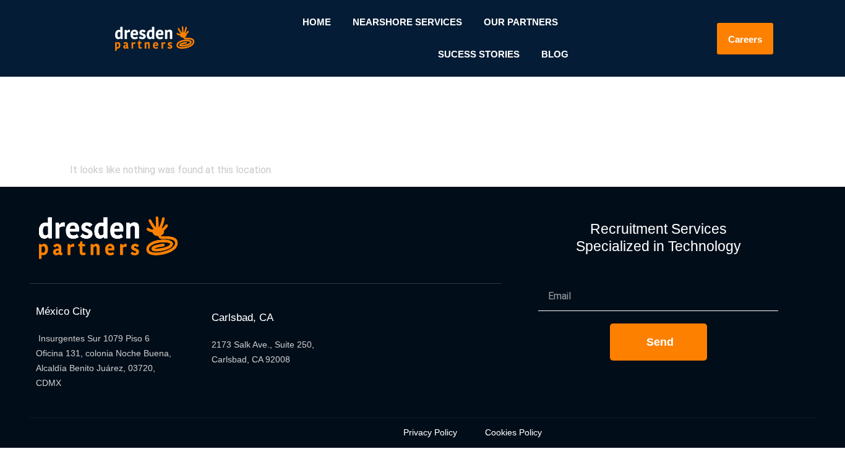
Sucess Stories (479, 54)
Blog (554, 54)
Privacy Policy (430, 432)
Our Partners (521, 22)
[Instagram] (469, 350)
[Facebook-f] (384, 350)
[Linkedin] (426, 350)
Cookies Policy (513, 432)
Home (316, 22)
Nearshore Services (407, 22)
